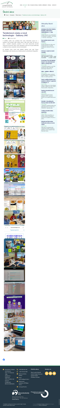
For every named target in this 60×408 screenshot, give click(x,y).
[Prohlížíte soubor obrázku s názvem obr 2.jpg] (21, 217)
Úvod (21, 5)
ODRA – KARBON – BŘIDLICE (47, 71)
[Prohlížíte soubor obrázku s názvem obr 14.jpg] (21, 133)
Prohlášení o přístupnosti (8, 404)
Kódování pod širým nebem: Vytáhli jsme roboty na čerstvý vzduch (48, 123)
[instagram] (46, 373)
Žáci (29, 5)
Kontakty (54, 5)
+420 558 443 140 (23, 369)
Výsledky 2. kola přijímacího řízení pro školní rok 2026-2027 (48, 102)
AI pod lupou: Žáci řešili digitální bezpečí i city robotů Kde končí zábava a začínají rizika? (48, 62)
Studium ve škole (34, 5)
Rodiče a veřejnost (42, 5)
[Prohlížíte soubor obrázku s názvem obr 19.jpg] (21, 203)
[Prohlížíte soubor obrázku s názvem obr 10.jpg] (21, 76)
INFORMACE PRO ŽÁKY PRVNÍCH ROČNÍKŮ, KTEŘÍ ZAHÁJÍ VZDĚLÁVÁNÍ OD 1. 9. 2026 (48, 31)
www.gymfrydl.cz (23, 387)
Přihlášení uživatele (35, 377)
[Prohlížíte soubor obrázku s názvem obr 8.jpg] (21, 330)
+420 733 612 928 (23, 371)
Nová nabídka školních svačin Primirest (47, 41)
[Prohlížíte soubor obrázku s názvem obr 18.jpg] (21, 189)
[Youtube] (54, 373)
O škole (49, 5)
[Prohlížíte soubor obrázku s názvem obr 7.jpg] (21, 316)
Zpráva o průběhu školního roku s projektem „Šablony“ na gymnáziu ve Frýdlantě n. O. (48, 81)
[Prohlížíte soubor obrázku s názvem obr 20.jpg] (21, 231)
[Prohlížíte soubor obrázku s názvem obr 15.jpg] (21, 147)
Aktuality (25, 5)
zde (51, 108)
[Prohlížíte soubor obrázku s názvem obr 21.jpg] (21, 245)
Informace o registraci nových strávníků (47, 51)
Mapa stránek (12, 405)
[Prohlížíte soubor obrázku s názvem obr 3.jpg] (21, 260)
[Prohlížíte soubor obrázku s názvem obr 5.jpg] (21, 288)
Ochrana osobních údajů (17, 404)
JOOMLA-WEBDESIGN (43, 405)
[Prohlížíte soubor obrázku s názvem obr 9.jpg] (21, 344)
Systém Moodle (34, 375)
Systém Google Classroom (37, 374)
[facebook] (50, 373)
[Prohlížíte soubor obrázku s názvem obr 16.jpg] (21, 161)
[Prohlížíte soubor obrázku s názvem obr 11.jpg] (21, 90)
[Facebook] (4, 360)
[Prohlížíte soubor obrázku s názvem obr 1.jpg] (21, 62)
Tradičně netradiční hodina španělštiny (47, 111)
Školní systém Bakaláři (36, 372)
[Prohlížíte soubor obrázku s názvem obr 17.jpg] (21, 175)
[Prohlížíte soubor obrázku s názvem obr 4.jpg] (21, 274)
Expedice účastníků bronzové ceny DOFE (47, 91)
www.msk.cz (15, 399)
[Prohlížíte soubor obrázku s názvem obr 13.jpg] (21, 119)
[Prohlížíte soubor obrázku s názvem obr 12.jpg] (21, 105)
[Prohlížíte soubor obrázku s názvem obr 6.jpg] (21, 302)
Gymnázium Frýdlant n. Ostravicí (42, 404)
